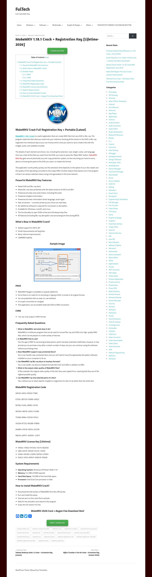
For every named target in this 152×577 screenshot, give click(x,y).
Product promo (114, 282)
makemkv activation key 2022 (40, 529)
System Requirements (29, 90)
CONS (26, 77)
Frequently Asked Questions (31, 80)
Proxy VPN (113, 288)
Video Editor (113, 343)
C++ (110, 141)
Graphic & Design (73, 25)
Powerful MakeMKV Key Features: (33, 65)
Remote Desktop (115, 297)
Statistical (112, 312)
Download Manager (116, 171)
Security (112, 303)
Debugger (112, 153)
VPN (110, 349)
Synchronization (115, 319)
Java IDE (112, 239)
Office (111, 260)
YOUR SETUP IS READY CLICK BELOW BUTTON (114, 25)
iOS (110, 236)
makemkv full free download (88, 529)
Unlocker (112, 331)
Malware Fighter (115, 245)
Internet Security (115, 233)
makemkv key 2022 (48, 533)
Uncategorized (114, 325)
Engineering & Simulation (118, 199)
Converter (112, 147)
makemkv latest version (64, 533)
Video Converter (40, 35)
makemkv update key (57, 541)
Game (111, 214)
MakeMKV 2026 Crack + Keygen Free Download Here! (41, 96)
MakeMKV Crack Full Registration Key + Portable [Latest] (39, 62)
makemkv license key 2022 (81, 533)
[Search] (132, 36)
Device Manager (115, 168)
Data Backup (113, 150)
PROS (26, 74)
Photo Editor (113, 276)
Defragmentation (115, 156)
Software (42, 25)
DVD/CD (112, 184)
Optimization (113, 263)
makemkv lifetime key (23, 537)
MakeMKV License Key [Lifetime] (33, 87)
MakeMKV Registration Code (31, 83)
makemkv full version (23, 533)
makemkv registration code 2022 (86, 537)
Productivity (113, 285)
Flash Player (113, 208)
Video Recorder (114, 346)
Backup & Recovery (116, 135)
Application (113, 116)
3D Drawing (113, 95)
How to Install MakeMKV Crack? (32, 93)
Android (112, 104)
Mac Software (114, 242)
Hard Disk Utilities (115, 223)
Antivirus (112, 110)
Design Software (115, 159)
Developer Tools (115, 162)
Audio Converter (115, 125)
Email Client (113, 193)
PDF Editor (113, 273)
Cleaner (111, 144)
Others (88, 25)
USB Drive (112, 334)
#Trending (112, 92)
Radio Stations (114, 291)
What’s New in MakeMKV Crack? (33, 68)
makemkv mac (37, 537)
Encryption (113, 196)
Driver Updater (114, 181)
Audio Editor (113, 128)
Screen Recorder (115, 300)
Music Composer (115, 254)
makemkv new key (49, 537)
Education (112, 190)
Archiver (112, 119)
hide (46, 57)
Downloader (113, 174)
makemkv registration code (66, 537)
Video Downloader (116, 340)
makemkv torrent (43, 541)
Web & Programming (116, 352)
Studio (111, 316)
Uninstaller (113, 328)
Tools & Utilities (114, 322)
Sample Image (26, 71)
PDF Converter (114, 269)
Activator (112, 98)
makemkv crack (56, 529)
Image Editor (113, 227)
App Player (113, 113)
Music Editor (113, 257)
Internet (112, 230)
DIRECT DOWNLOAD (57, 522)
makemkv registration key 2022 (26, 541)
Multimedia (56, 25)
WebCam (112, 355)
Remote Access (114, 294)
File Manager (114, 202)
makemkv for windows (70, 529)
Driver (111, 178)
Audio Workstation (116, 132)
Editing (111, 187)
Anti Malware (114, 107)
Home (19, 25)
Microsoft (112, 248)
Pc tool (111, 266)
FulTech (23, 9)
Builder (111, 138)
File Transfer (113, 205)
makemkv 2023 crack (23, 529)
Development (114, 165)
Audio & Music (114, 122)
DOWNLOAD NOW (57, 50)
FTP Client (112, 211)
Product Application (116, 279)
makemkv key (36, 533)
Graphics (112, 220)
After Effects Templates (117, 101)
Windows (29, 25)
